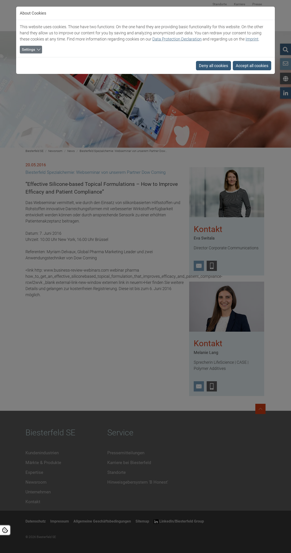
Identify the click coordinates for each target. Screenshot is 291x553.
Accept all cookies (252, 65)
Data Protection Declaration (177, 39)
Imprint (252, 39)
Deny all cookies (213, 65)
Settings (28, 49)
